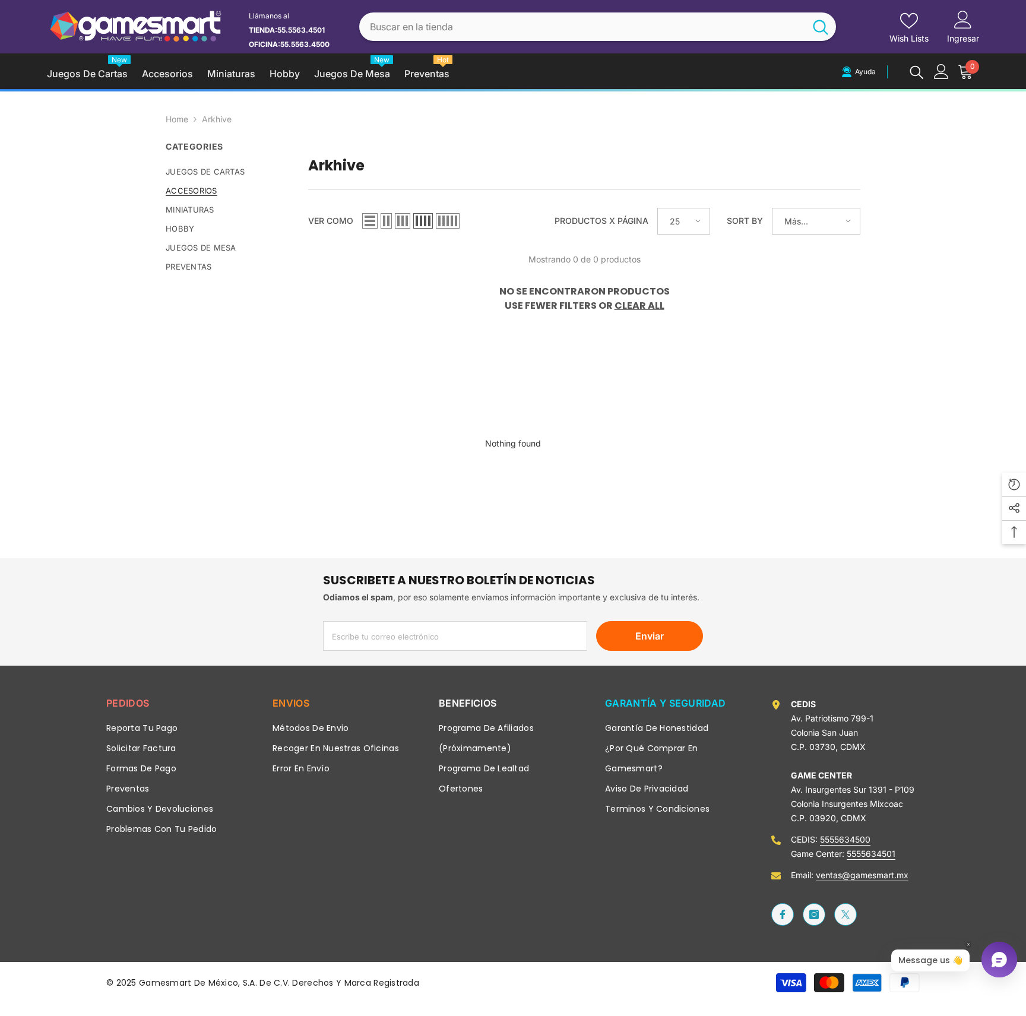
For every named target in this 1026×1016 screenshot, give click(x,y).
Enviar (649, 636)
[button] (370, 221)
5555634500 (845, 839)
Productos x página (601, 221)
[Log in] (941, 71)
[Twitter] (845, 914)
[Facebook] (782, 914)
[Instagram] (814, 914)
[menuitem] (228, 171)
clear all (639, 305)
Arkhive (217, 119)
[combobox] (582, 27)
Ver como (330, 221)
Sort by (745, 221)
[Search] (597, 27)
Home (177, 119)
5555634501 (871, 854)
